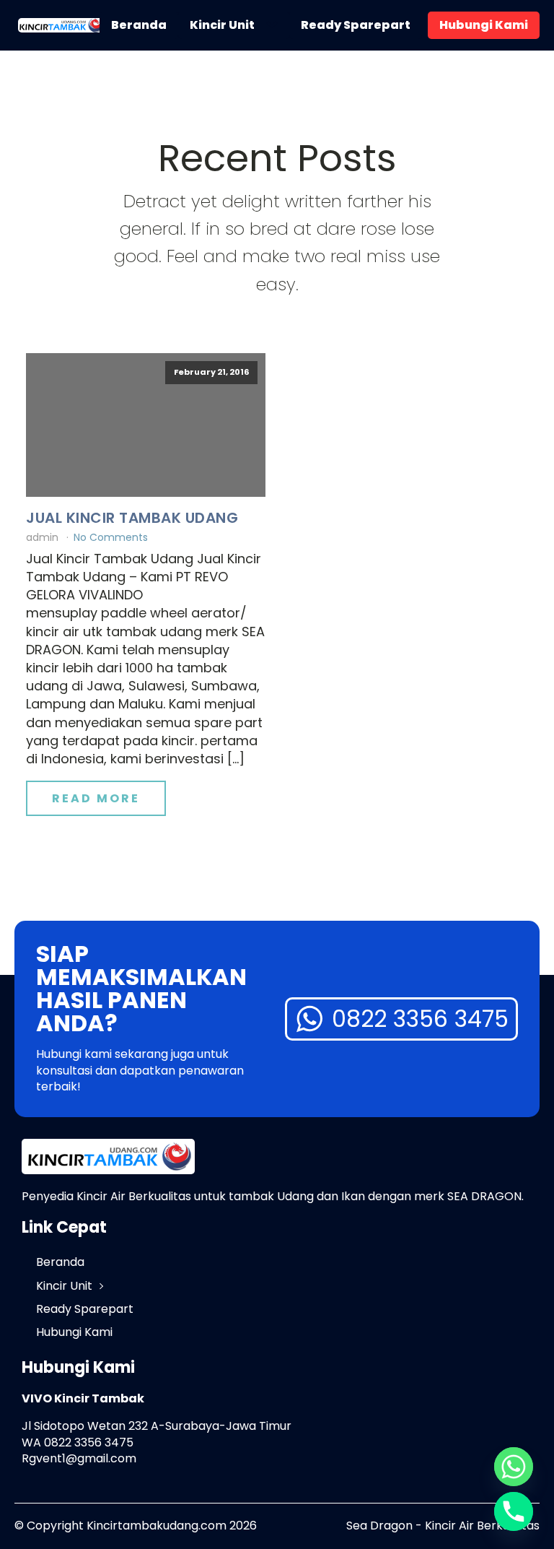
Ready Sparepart (355, 25)
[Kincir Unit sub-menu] (274, 25)
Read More (96, 798)
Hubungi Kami (483, 25)
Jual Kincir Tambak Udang (132, 518)
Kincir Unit (222, 25)
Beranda (139, 25)
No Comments (111, 537)
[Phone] (513, 1511)
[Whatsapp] (513, 1466)
